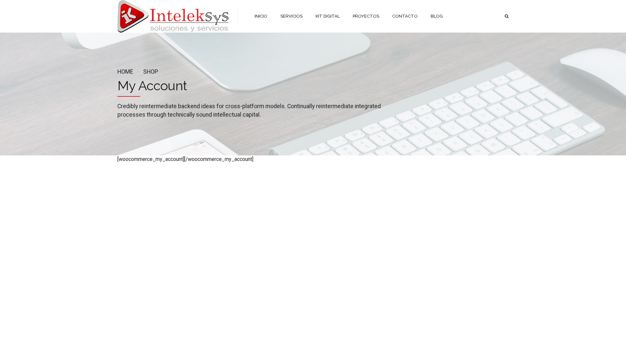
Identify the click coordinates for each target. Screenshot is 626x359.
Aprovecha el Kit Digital (274, 285)
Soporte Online (199, 250)
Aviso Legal (128, 250)
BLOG (437, 16)
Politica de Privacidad (137, 260)
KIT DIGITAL (328, 16)
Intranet (192, 269)
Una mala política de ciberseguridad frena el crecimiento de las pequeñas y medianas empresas (274, 263)
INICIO (261, 16)
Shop (150, 71)
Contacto (126, 279)
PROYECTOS (366, 16)
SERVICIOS (291, 16)
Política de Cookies (135, 269)
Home (125, 71)
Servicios (193, 260)
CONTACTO (405, 16)
